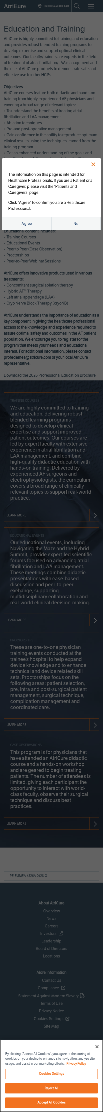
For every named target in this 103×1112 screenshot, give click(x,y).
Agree (27, 223)
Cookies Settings (51, 1074)
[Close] (97, 1046)
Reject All (51, 1088)
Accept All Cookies (51, 1102)
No (76, 223)
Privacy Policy (76, 1064)
